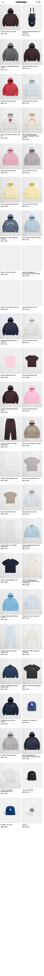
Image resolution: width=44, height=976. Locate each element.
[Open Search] (36, 2)
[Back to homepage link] (21, 2)
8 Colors (11, 103)
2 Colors (11, 69)
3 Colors (32, 548)
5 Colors (11, 377)
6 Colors (11, 274)
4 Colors (10, 33)
